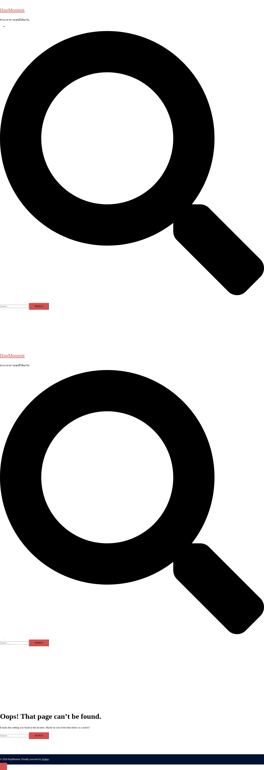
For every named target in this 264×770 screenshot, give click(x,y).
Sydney (45, 759)
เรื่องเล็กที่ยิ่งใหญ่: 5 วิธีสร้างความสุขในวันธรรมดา (33, 26)
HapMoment (12, 10)
